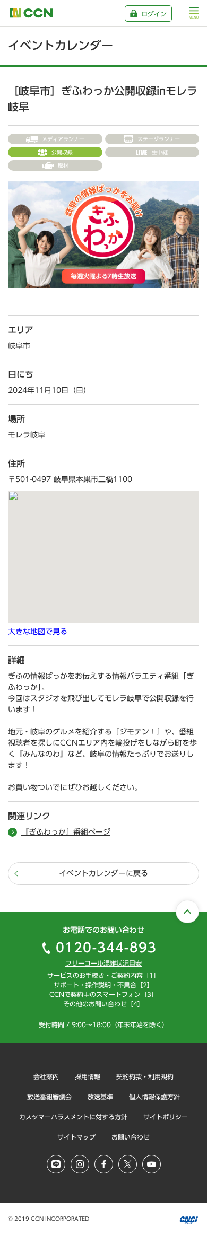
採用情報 (87, 1076)
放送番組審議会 (49, 1096)
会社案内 (46, 1076)
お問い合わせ (130, 1137)
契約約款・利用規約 (145, 1076)
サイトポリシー (165, 1117)
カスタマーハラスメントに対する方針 (73, 1117)
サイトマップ (76, 1137)
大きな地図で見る (37, 631)
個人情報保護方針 (154, 1096)
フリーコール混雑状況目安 (103, 963)
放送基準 (100, 1096)
